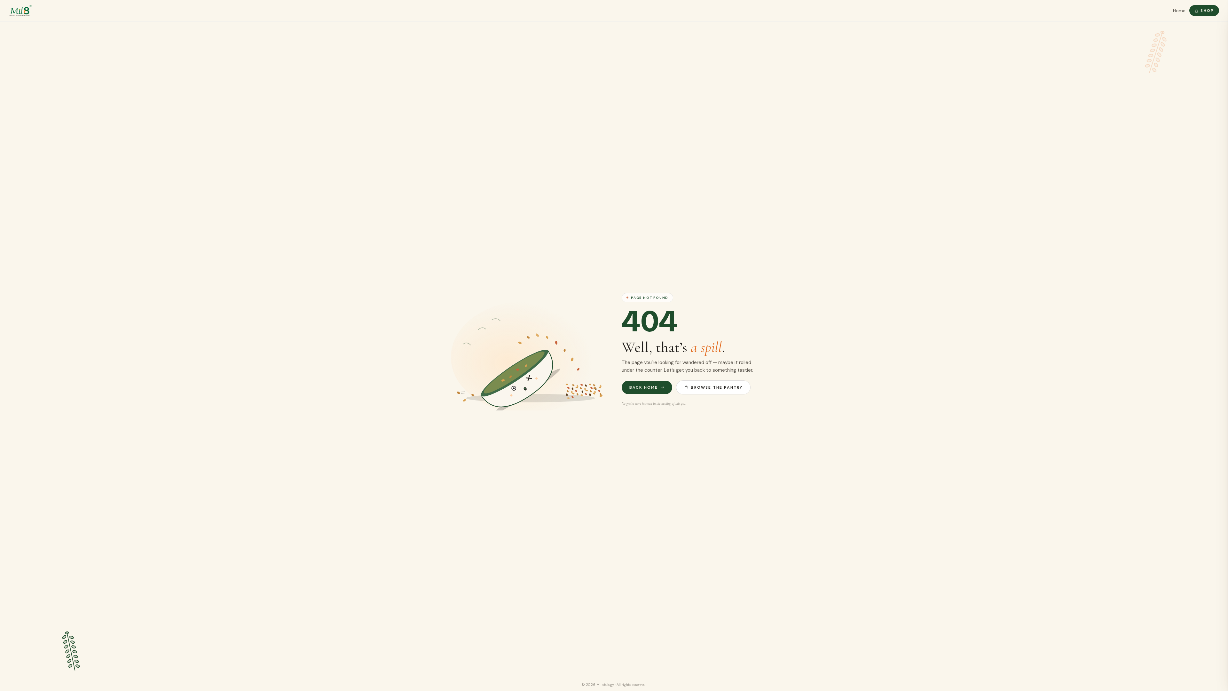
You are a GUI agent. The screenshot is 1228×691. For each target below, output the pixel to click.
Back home (643, 387)
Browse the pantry (717, 387)
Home (1179, 10)
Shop (1207, 10)
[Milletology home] (21, 10)
